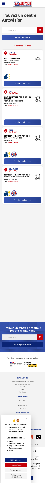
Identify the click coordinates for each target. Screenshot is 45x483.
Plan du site (22, 392)
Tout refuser (16, 465)
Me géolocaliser (23, 37)
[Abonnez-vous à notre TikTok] (39, 437)
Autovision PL (22, 405)
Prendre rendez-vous (22, 83)
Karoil (22, 403)
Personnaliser (16, 470)
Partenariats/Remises (22, 384)
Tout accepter (16, 460)
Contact (22, 389)
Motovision (22, 408)
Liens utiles (22, 387)
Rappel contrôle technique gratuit (22, 382)
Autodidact (22, 400)
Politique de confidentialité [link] (16, 476)
